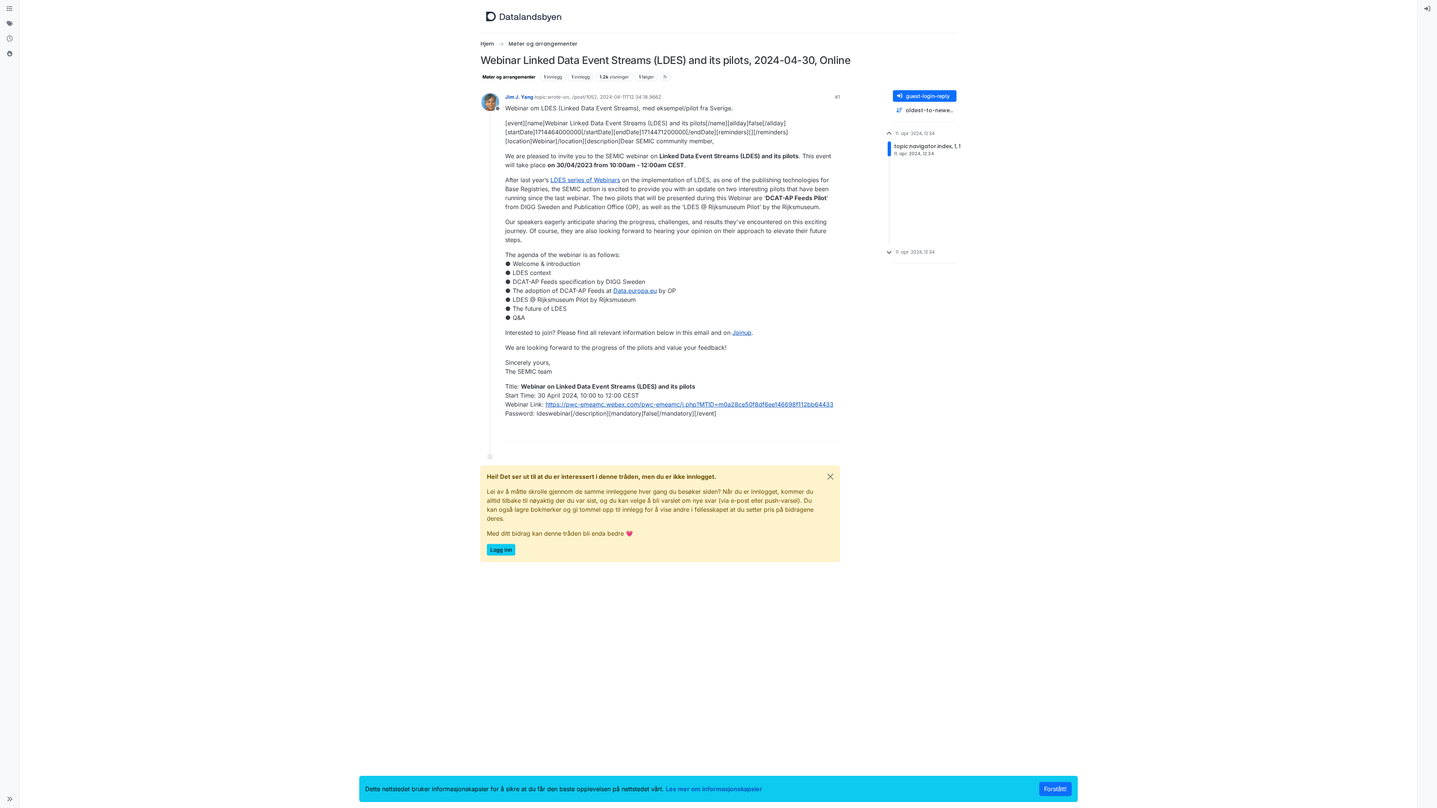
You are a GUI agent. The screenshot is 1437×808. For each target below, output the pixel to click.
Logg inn (501, 550)
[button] (9, 799)
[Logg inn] (1427, 9)
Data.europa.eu (635, 290)
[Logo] (523, 16)
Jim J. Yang (519, 97)
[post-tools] (833, 432)
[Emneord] (9, 24)
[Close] (830, 476)
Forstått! (1055, 789)
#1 (837, 97)
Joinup (741, 332)
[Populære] (9, 54)
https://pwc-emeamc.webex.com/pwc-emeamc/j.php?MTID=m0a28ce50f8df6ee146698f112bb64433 (689, 404)
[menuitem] (1427, 9)
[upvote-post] (805, 432)
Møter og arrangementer (509, 77)
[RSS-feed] (665, 77)
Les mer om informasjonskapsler (714, 789)
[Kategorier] (9, 9)
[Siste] (9, 39)
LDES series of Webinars (585, 180)
